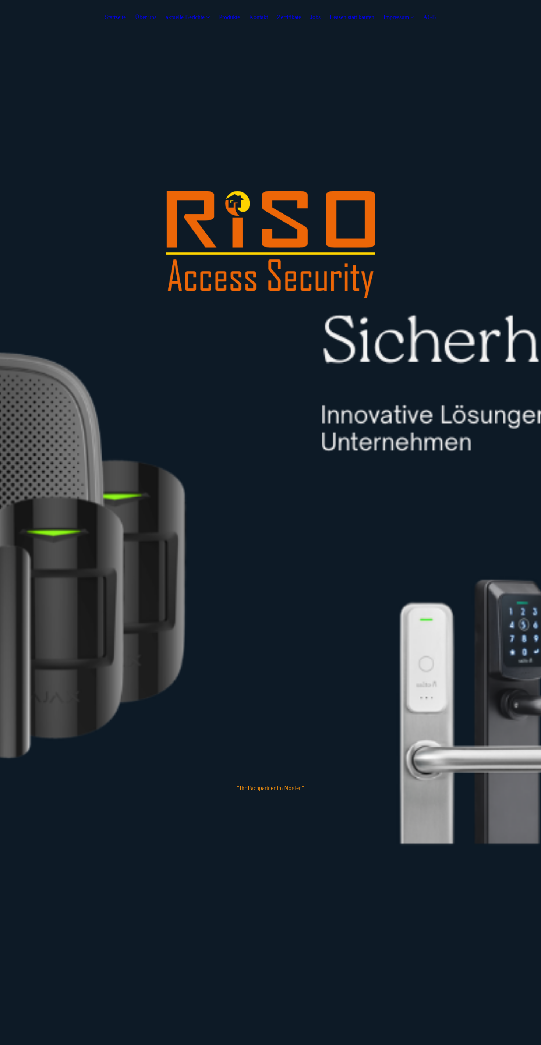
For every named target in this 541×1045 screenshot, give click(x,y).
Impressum (396, 17)
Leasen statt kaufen (352, 17)
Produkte (229, 17)
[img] (270, 522)
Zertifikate (289, 17)
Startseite (115, 17)
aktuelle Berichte (185, 17)
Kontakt (258, 17)
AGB (429, 17)
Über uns (145, 17)
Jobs (315, 17)
